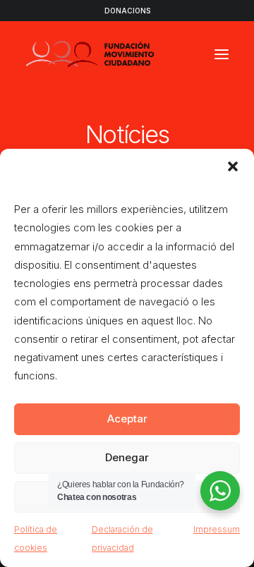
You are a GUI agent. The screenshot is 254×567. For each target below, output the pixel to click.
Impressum (216, 529)
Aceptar (127, 418)
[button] (233, 166)
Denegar (127, 457)
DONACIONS (127, 10)
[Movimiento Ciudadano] (90, 54)
